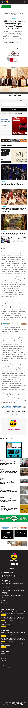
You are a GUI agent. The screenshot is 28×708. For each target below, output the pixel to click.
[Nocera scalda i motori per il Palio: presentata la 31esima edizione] (24, 472)
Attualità (3, 206)
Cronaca (2, 478)
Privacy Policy (18, 113)
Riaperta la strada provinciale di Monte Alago (8, 490)
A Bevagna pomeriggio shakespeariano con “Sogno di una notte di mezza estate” (7, 535)
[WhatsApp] (17, 48)
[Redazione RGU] (14, 423)
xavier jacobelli (14, 414)
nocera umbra (21, 411)
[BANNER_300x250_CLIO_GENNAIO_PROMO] (14, 126)
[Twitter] (14, 48)
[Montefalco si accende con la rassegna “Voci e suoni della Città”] (14, 222)
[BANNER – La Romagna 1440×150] (14, 323)
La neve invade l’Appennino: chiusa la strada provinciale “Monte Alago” (8, 500)
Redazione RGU (8, 41)
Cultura (10, 12)
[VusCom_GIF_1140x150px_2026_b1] (14, 6)
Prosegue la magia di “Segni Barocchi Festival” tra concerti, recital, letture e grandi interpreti (13, 184)
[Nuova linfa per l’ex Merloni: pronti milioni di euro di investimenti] (24, 509)
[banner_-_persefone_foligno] (14, 450)
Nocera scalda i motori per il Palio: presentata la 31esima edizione (8, 472)
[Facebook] (10, 48)
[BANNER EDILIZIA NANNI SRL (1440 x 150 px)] (14, 140)
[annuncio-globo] (14, 518)
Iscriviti (14, 109)
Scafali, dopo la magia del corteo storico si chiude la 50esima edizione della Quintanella (13, 209)
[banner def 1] (14, 543)
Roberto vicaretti (19, 413)
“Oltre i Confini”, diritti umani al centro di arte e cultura (20, 534)
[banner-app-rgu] (14, 239)
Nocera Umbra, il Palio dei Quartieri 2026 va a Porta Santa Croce (8, 463)
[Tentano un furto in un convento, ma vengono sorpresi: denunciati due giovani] (24, 481)
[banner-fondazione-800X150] (14, 53)
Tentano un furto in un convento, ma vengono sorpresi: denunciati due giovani (7, 481)
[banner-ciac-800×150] (14, 59)
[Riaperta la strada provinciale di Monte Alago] (24, 490)
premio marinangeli (9, 413)
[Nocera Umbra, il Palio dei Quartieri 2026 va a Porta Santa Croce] (24, 462)
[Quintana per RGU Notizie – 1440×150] (14, 406)
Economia (2, 506)
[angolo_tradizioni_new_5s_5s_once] (14, 156)
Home (5, 12)
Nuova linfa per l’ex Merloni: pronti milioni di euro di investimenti (9, 509)
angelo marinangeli (12, 411)
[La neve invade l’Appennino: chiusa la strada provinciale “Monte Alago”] (24, 499)
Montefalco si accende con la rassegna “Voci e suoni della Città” (13, 234)
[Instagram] (14, 433)
